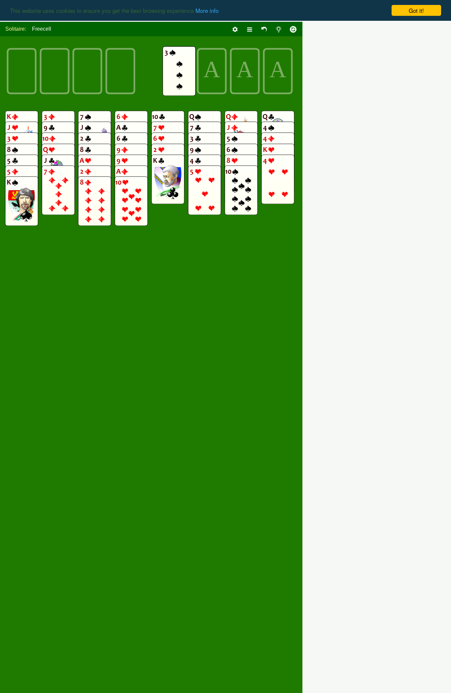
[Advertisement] (401, 121)
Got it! (416, 10)
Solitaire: (15, 29)
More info (207, 11)
